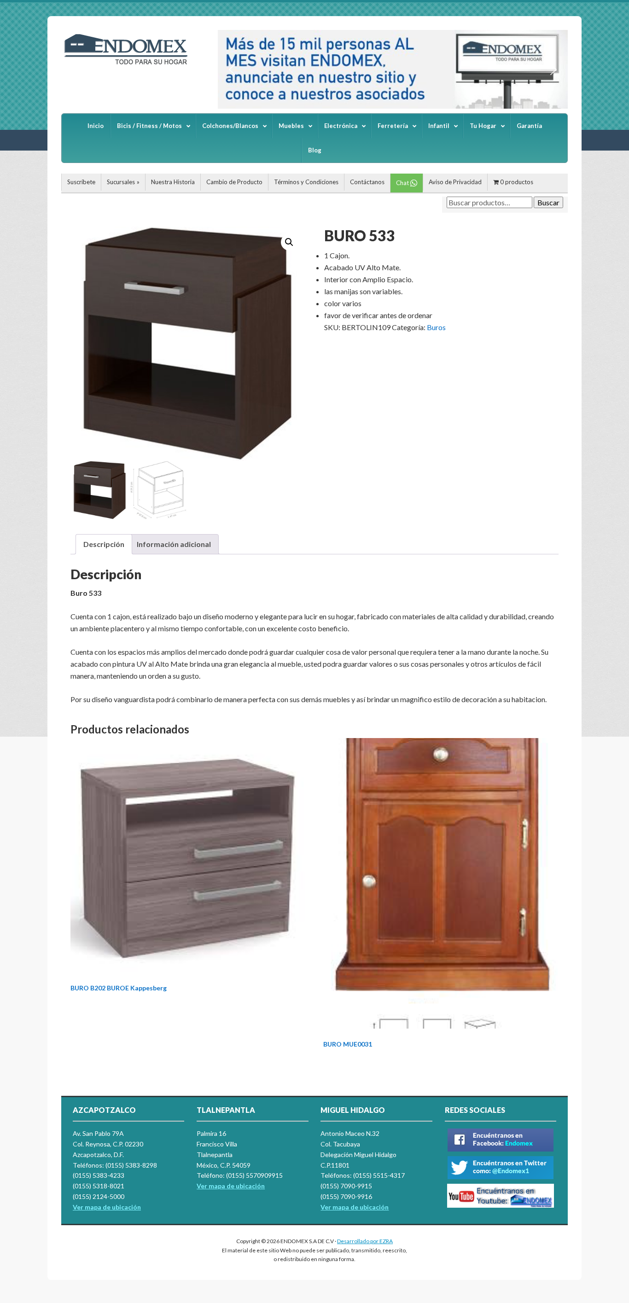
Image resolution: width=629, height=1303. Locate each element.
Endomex (130, 64)
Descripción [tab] (103, 544)
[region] (393, 69)
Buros (436, 327)
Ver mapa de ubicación (231, 1186)
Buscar (548, 202)
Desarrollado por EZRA (365, 1241)
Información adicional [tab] (174, 544)
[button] (232, 69)
